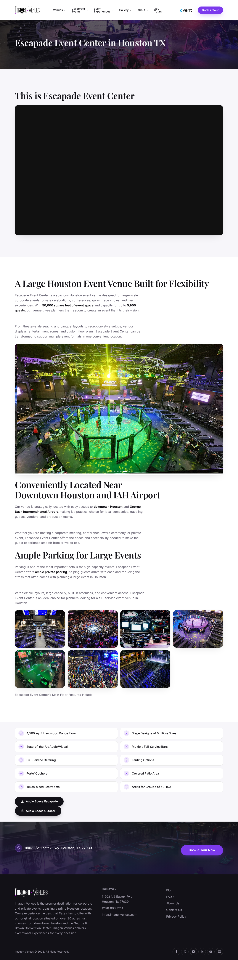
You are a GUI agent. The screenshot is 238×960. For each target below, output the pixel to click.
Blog (169, 890)
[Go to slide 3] (114, 471)
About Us (172, 903)
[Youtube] (211, 951)
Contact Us (174, 910)
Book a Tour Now (202, 850)
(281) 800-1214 (112, 908)
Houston (109, 889)
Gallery (123, 10)
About (141, 10)
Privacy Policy (176, 916)
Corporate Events (78, 10)
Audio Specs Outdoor (41, 811)
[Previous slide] (21, 409)
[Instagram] (193, 951)
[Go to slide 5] (120, 471)
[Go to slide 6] (125, 471)
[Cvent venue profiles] (186, 10)
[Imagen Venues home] (27, 10)
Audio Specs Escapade (42, 801)
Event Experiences (102, 10)
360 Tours (158, 10)
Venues (58, 10)
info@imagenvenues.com (119, 914)
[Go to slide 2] (111, 471)
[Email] (219, 951)
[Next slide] (217, 409)
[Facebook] (176, 951)
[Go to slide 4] (117, 471)
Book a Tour (210, 10)
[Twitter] (185, 951)
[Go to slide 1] (108, 471)
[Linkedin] (202, 951)
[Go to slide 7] (129, 471)
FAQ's (170, 897)
